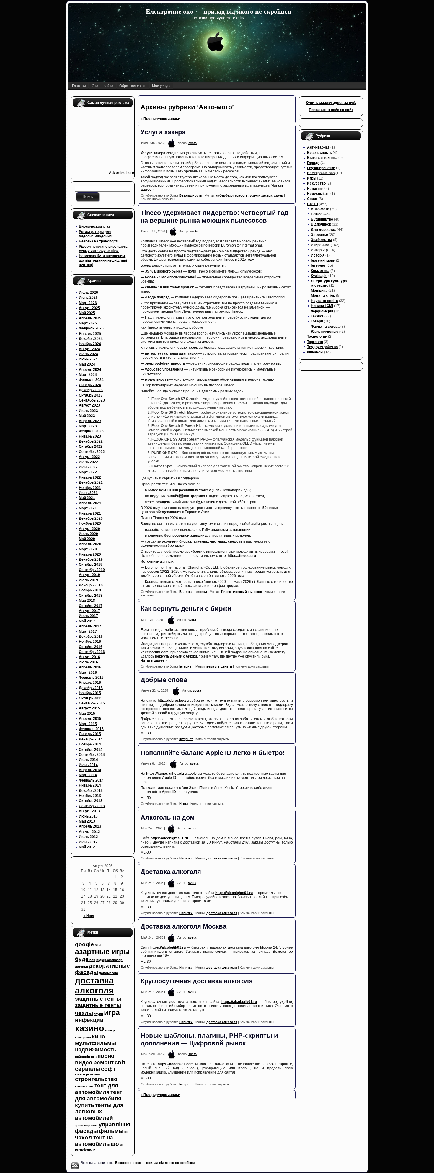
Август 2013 (89, 811)
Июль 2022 (88, 462)
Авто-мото (320, 209)
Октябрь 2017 (90, 606)
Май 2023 (87, 416)
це (126, 1131)
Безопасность (190, 195)
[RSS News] (74, 1165)
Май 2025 (87, 313)
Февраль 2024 (91, 380)
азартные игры (102, 952)
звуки (98, 1014)
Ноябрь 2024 (90, 344)
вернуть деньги (219, 666)
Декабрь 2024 (91, 339)
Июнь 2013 (88, 816)
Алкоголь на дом (168, 817)
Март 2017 (88, 631)
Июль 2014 (88, 760)
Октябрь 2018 (90, 595)
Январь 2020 (90, 554)
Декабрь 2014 (91, 739)
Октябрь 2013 (90, 801)
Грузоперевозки (321, 168)
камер (110, 1030)
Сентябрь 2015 (92, 703)
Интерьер (319, 250)
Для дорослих (323, 230)
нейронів (82, 1056)
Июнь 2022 (88, 467)
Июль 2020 (88, 534)
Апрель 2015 (90, 719)
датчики (81, 966)
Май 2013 (87, 821)
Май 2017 (87, 621)
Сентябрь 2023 (92, 400)
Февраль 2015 (91, 729)
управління (114, 1124)
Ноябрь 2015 (90, 693)
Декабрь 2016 (91, 636)
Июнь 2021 (88, 493)
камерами (83, 1037)
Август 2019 (89, 575)
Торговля (315, 342)
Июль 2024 (88, 354)
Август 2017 (89, 611)
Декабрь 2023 (91, 390)
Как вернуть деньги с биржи (186, 608)
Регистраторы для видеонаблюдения (95, 234)
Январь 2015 (90, 734)
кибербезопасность (232, 195)
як (121, 1144)
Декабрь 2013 (91, 791)
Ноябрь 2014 (90, 744)
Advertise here (121, 173)
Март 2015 (88, 724)
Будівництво (322, 219)
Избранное (320, 245)
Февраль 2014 (91, 780)
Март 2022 (88, 472)
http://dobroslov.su (173, 701)
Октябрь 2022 (90, 446)
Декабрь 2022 (91, 441)
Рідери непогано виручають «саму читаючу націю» (103, 248)
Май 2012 (87, 847)
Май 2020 (87, 539)
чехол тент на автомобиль (94, 1140)
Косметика (320, 271)
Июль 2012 (88, 837)
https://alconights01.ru (169, 838)
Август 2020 (89, 529)
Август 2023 (89, 405)
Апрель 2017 (90, 626)
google (84, 944)
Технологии (317, 337)
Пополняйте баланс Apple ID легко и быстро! (213, 752)
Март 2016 (88, 672)
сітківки (81, 1086)
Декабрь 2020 (91, 518)
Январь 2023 (90, 436)
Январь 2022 (90, 477)
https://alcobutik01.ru (168, 947)
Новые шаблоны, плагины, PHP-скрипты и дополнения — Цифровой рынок (209, 1039)
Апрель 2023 (90, 421)
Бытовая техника (193, 591)
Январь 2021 (90, 513)
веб (92, 960)
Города (313, 163)
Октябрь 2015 (90, 698)
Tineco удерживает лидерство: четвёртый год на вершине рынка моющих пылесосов (214, 216)
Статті (312, 204)
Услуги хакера (164, 132)
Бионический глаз (94, 226)
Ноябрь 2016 (90, 641)
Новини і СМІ (322, 306)
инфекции (89, 1020)
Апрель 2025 (90, 318)
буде (82, 959)
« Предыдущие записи (160, 119)
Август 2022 (89, 457)
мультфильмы (95, 1043)
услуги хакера (260, 195)
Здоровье (319, 235)
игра (112, 1013)
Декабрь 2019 (91, 559)
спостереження (87, 1074)
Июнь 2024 (88, 359)
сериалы (87, 1069)
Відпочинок (321, 224)
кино (98, 1036)
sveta (192, 143)
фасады (86, 1131)
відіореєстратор (109, 960)
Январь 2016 (90, 683)
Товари (317, 321)
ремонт (103, 1062)
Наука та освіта (324, 301)
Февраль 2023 (91, 431)
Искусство (316, 183)
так (91, 1086)
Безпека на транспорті (98, 241)
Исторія (317, 255)
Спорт (312, 199)
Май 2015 (87, 714)
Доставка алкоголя (171, 871)
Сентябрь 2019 (92, 570)
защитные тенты (98, 999)
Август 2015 (89, 708)
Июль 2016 (88, 662)
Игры (183, 803)
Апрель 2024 (90, 370)
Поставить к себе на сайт (331, 110)
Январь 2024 (90, 385)
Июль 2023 (88, 411)
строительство (96, 1079)
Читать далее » (154, 660)
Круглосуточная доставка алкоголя (197, 981)
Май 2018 (87, 600)
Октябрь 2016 (90, 647)
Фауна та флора (325, 326)
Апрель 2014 (90, 770)
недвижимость (96, 1049)
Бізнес (316, 214)
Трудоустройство (322, 347)
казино (89, 1028)
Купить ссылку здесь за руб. (331, 103)
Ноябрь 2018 (90, 590)
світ (120, 1062)
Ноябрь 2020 (90, 523)
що (115, 1144)
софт (108, 1069)
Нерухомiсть (318, 194)
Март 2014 (88, 775)
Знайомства (321, 240)
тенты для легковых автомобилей (99, 1111)
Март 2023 (88, 426)
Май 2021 (87, 498)
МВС (98, 945)
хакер (278, 195)
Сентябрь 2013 (92, 806)
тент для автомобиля (96, 1088)
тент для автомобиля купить (98, 1098)
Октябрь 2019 (90, 564)
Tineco (226, 591)
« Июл (88, 916)
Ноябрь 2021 (90, 488)
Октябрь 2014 (90, 750)
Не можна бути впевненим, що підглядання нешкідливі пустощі (103, 260)
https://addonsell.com (176, 1064)
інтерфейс (83, 1149)
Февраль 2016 (91, 678)
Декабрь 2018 (91, 585)
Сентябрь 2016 (92, 652)
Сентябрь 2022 (92, 452)
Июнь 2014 (88, 765)
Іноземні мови (323, 260)
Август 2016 (89, 657)
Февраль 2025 (91, 328)
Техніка (317, 316)
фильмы (111, 1131)
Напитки (186, 858)
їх (94, 1149)
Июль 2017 (88, 616)
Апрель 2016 (90, 667)
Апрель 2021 (90, 503)
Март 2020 (88, 549)
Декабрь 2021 (91, 482)
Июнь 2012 (88, 842)
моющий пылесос (247, 591)
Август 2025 (89, 308)
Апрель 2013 (90, 826)
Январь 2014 (90, 785)
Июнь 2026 (88, 298)
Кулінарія (319, 276)
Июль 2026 (88, 293)
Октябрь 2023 (90, 395)
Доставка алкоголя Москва (183, 926)
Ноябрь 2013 (90, 796)
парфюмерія (322, 311)
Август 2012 (89, 832)
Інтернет (186, 666)
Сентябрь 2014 (92, 755)
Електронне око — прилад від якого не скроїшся (218, 11)
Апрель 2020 (90, 544)
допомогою (108, 973)
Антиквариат (318, 147)
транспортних (86, 1125)
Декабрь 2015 (91, 688)
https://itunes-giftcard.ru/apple (171, 773)
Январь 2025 (90, 334)
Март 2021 (88, 508)
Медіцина (319, 290)
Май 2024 (87, 364)
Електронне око (321, 173)
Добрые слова (164, 679)
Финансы (315, 352)
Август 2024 (89, 349)
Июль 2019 (88, 580)
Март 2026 (88, 303)
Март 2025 (88, 323)
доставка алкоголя (94, 985)
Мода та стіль (323, 295)
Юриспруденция (325, 331)
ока (94, 1056)
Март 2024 (88, 375)
